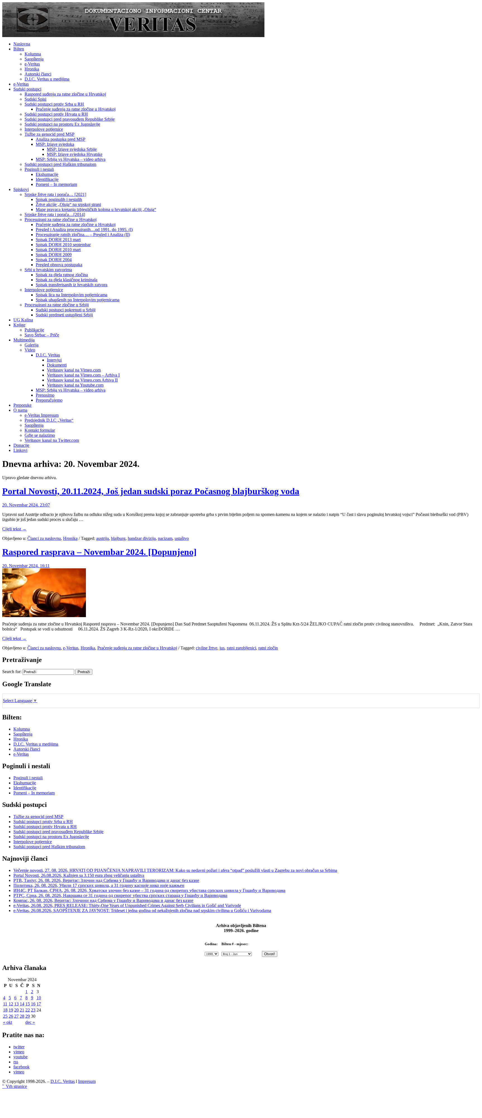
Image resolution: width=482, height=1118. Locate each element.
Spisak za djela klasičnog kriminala (66, 279)
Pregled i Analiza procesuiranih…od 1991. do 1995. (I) (84, 229)
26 (11, 1016)
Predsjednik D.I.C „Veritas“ (49, 420)
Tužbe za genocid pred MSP (49, 134)
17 (39, 1003)
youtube (20, 1056)
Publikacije (34, 330)
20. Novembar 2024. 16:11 (26, 565)
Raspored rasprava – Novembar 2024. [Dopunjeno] (99, 552)
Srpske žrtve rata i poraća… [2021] (55, 194)
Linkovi (20, 450)
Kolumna (33, 54)
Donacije (21, 445)
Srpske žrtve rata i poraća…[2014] (55, 214)
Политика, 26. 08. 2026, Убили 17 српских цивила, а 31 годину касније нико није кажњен (98, 885)
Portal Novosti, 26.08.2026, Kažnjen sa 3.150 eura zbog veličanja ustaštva (78, 875)
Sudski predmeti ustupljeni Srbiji (64, 314)
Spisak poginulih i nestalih (59, 199)
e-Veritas (32, 64)
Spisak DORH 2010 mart (58, 249)
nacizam (165, 538)
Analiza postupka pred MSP (60, 139)
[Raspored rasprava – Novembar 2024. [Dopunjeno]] (44, 615)
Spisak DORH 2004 (54, 259)
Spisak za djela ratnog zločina (62, 274)
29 (27, 1016)
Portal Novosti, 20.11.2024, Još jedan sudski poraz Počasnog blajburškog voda (150, 491)
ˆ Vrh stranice (14, 1086)
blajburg (118, 538)
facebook (21, 1066)
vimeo (18, 1051)
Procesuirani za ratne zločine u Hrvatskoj (61, 219)
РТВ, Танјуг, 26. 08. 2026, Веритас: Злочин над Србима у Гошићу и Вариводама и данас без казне (106, 880)
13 (16, 1003)
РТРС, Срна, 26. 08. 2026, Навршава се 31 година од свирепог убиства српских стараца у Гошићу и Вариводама (120, 895)
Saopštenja (34, 59)
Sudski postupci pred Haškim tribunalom (60, 164)
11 (5, 1003)
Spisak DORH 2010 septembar (63, 244)
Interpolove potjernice (44, 129)
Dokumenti (57, 365)
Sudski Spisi (35, 99)
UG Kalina (23, 319)
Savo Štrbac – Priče (42, 335)
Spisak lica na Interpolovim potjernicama (71, 294)
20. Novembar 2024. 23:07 (26, 505)
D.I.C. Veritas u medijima (47, 79)
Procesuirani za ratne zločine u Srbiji (57, 304)
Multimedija (24, 340)
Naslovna (21, 44)
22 (27, 1010)
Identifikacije (47, 179)
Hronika (32, 69)
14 (22, 1003)
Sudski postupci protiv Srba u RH (54, 104)
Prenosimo (45, 395)
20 (16, 1010)
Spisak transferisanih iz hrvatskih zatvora (71, 284)
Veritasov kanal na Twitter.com (52, 440)
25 (5, 1016)
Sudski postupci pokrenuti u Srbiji (65, 309)
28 (22, 1016)
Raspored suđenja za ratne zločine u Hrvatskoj (65, 94)
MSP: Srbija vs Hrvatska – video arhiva (70, 159)
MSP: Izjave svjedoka (55, 144)
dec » (30, 1022)
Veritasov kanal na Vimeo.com (74, 370)
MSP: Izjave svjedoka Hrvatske (74, 154)
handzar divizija (142, 538)
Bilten (18, 49)
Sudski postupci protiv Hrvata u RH (56, 114)
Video (30, 350)
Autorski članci (38, 74)
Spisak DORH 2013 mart (58, 239)
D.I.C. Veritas (48, 355)
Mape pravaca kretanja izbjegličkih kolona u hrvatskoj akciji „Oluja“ (96, 209)
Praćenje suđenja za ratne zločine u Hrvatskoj (75, 109)
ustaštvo (182, 538)
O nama (20, 410)
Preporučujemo (49, 400)
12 (11, 1003)
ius (222, 648)
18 (5, 1010)
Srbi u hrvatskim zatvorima (48, 269)
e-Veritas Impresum (42, 415)
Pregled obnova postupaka (59, 264)
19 (11, 1010)
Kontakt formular (40, 430)
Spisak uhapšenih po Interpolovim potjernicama (77, 299)
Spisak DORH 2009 (54, 254)
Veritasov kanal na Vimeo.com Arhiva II (82, 380)
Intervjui (54, 360)
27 (16, 1016)
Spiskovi (21, 189)
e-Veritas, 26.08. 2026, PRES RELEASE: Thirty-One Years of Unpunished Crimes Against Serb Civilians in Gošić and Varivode (127, 905)
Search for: (11, 671)
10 (39, 997)
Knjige (19, 324)
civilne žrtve (206, 648)
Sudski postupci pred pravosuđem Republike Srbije (70, 119)
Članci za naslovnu (44, 538)
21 (22, 1010)
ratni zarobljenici (241, 648)
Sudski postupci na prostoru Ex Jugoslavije (62, 124)
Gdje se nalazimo (40, 435)
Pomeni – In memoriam (56, 184)
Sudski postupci (27, 89)
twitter (19, 1046)
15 (27, 1003)
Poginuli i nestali (39, 169)
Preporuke (22, 405)
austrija (102, 538)
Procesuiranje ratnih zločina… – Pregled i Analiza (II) (83, 234)
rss (15, 1061)
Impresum (87, 1081)
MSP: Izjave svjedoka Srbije (72, 149)
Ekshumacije (47, 174)
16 (33, 1003)
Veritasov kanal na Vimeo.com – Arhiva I (83, 375)
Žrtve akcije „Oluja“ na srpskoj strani (68, 204)
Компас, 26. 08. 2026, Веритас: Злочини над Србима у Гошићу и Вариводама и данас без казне (103, 900)
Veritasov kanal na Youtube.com (75, 385)
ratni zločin (268, 648)
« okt (7, 1022)
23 (33, 1010)
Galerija (31, 345)
